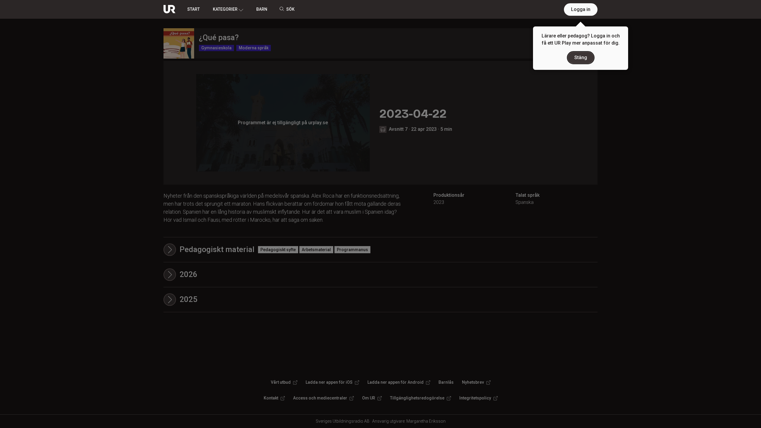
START (193, 9)
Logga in (580, 9)
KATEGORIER (225, 9)
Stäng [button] (580, 57)
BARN (261, 9)
